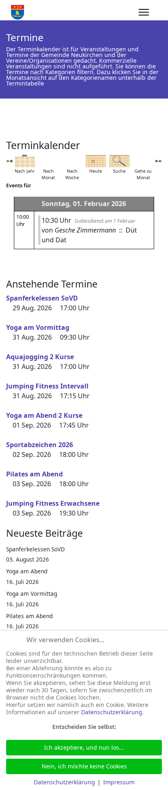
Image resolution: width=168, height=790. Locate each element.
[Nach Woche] (72, 161)
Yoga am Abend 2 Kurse (44, 415)
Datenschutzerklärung (111, 712)
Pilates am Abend (34, 474)
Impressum (119, 782)
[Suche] (119, 161)
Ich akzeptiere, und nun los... (84, 747)
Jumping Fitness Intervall (47, 386)
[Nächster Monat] (160, 161)
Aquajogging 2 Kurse (40, 356)
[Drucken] (159, 142)
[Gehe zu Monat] (143, 161)
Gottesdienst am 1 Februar (105, 220)
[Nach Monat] (48, 161)
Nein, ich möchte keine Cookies (84, 766)
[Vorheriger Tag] (11, 161)
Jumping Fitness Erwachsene (52, 503)
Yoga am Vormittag (37, 327)
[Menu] (144, 12)
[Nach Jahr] (25, 161)
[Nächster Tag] (156, 161)
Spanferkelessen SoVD (42, 298)
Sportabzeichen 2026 (39, 444)
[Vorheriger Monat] (8, 161)
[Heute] (96, 161)
